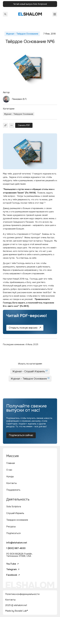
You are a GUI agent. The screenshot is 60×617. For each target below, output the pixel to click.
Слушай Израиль (15, 513)
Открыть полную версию (23, 327)
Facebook (11, 575)
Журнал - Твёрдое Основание (18, 114)
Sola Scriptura (13, 506)
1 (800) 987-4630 (16, 548)
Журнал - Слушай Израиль (30, 371)
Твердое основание (17, 519)
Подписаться (13, 533)
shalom (30, 14)
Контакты (11, 483)
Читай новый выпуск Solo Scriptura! (30, 4)
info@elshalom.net (16, 542)
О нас (9, 469)
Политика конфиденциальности (22, 594)
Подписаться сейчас (21, 435)
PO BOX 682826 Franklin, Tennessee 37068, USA (19, 554)
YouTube (11, 564)
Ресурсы (11, 526)
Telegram (11, 569)
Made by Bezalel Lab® (16, 610)
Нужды (10, 476)
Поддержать (13, 489)
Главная (10, 463)
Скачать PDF (24, 125)
